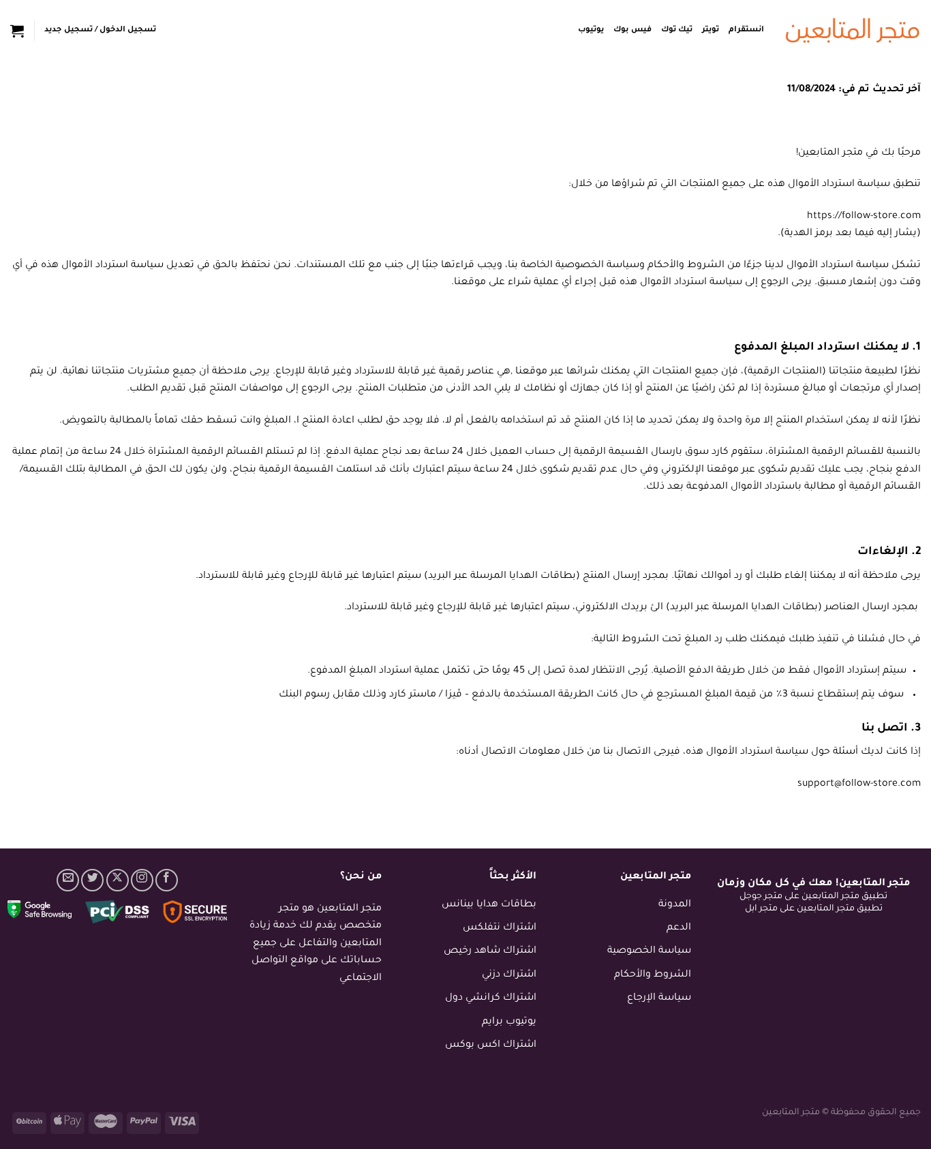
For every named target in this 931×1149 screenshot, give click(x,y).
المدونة (674, 905)
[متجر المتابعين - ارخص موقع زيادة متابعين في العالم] (852, 31)
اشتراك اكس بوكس (490, 1045)
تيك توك (676, 30)
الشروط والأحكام (652, 975)
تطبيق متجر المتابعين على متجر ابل (814, 909)
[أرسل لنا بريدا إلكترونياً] (68, 880)
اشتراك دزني (509, 975)
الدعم (679, 928)
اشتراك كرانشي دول (490, 998)
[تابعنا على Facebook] (166, 880)
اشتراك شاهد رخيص (490, 951)
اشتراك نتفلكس (499, 928)
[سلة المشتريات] (17, 31)
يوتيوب (591, 30)
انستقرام (746, 30)
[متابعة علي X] (117, 880)
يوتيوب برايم (509, 1022)
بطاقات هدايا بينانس (489, 905)
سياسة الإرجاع (659, 998)
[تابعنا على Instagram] (142, 880)
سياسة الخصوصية (649, 951)
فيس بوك (632, 30)
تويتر (710, 30)
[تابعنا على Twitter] (92, 880)
